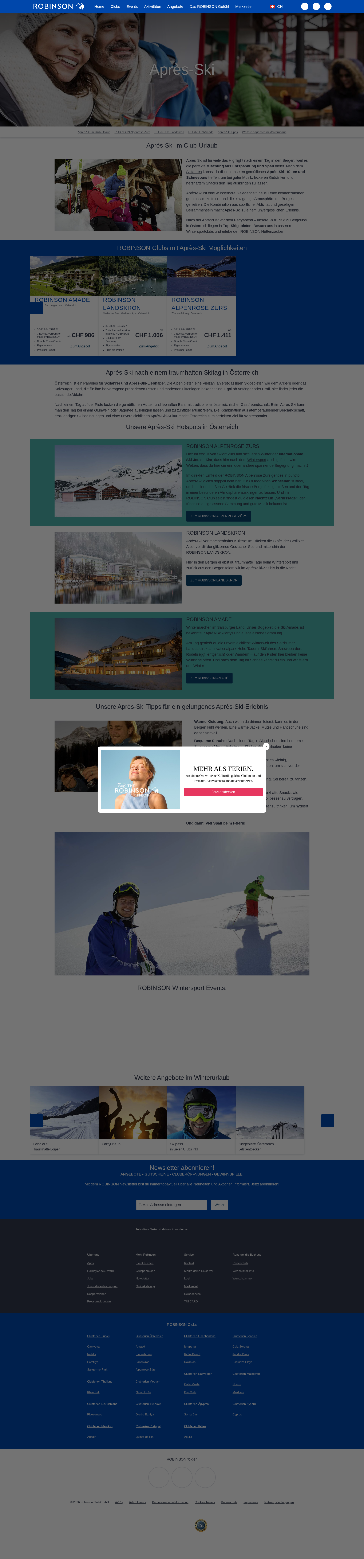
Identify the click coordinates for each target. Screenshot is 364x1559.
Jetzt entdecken (223, 792)
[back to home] (58, 6)
